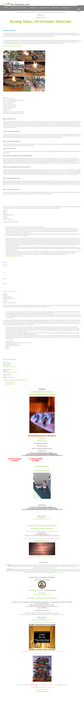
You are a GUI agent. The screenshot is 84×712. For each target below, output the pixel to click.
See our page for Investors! (42, 689)
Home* (6, 8)
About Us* (55, 8)
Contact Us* (66, 8)
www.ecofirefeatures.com (12, 255)
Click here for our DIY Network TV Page (12, 46)
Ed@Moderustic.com (42, 440)
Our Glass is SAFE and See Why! (42, 470)
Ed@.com (37, 620)
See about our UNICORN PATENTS (42, 691)
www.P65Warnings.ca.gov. (47, 568)
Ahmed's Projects (10, 384)
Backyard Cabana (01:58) (9, 359)
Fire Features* (45, 8)
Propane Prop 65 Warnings (42, 466)
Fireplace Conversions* (19, 8)
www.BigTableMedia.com (50, 40)
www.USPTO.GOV (34, 590)
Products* (33, 8)
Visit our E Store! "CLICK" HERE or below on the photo (42, 394)
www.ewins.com (11, 377)
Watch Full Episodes (10, 382)
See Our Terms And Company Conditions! (42, 392)
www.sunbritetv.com (12, 372)
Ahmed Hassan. (23, 380)
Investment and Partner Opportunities (42, 528)
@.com (46, 620)
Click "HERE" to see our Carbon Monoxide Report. (42, 525)
